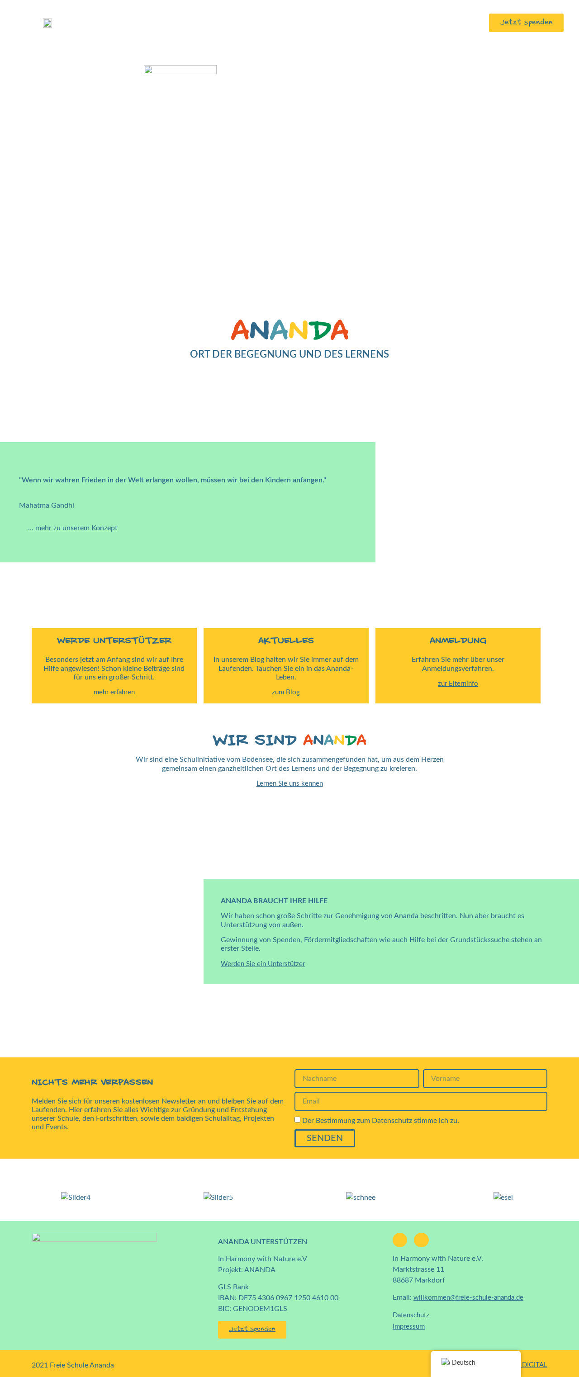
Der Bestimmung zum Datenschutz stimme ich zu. (380, 1120)
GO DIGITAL (528, 1365)
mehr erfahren (114, 692)
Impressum (409, 1326)
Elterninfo (367, 22)
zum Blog (286, 692)
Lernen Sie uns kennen (289, 783)
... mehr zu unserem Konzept (73, 528)
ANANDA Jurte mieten (216, 22)
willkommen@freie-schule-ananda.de (468, 1297)
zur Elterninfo (458, 683)
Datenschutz (411, 1315)
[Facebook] (400, 1240)
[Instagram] (421, 1240)
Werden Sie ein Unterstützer (263, 964)
